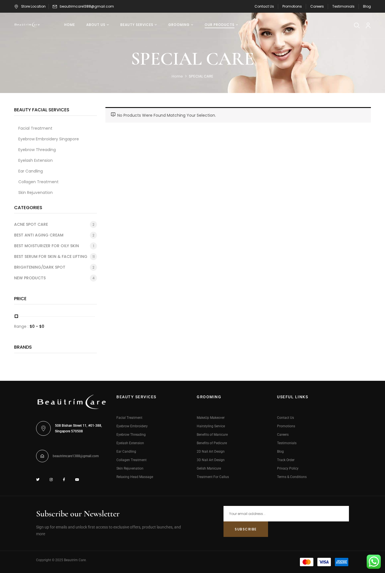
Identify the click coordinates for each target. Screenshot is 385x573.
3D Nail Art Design (211, 460)
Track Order (286, 460)
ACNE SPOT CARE (31, 224)
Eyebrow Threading (131, 435)
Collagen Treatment (131, 460)
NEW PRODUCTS (30, 278)
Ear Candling (126, 451)
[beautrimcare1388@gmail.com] (42, 456)
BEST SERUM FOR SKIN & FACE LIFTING (50, 256)
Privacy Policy (287, 468)
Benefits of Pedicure (212, 443)
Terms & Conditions (292, 477)
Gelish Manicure (209, 468)
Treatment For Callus (213, 477)
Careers (317, 6)
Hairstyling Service (211, 426)
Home (177, 76)
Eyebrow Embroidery (132, 426)
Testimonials (343, 6)
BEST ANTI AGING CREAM (38, 235)
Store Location (33, 6)
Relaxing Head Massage (134, 477)
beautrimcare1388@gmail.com (87, 6)
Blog (367, 6)
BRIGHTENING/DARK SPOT (39, 267)
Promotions (292, 6)
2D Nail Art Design (211, 451)
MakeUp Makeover (211, 418)
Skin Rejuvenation (129, 468)
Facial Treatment (129, 418)
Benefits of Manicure (212, 435)
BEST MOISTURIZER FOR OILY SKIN (46, 246)
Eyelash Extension (130, 443)
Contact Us (264, 6)
